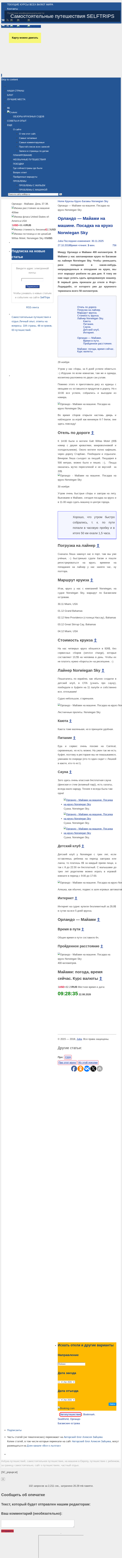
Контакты (12, 8)
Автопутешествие (70, 1414)
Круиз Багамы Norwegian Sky (91, 201)
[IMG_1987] (89, 818)
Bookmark (89, 1414)
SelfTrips (45, 297)
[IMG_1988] (89, 833)
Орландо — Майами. (89, 338)
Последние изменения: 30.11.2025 (84, 241)
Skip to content (9, 79)
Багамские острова (69, 1423)
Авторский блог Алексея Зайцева (83, 1437)
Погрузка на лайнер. (89, 310)
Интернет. (88, 332)
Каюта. (87, 321)
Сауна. (87, 327)
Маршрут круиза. (87, 313)
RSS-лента (32, 307)
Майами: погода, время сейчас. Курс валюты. (95, 350)
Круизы (69, 201)
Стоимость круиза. (88, 315)
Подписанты (14, 1430)
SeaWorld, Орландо (69, 1419)
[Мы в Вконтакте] (3, 21)
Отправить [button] (7, 1531)
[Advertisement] (87, 1207)
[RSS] (8, 21)
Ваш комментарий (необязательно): (31, 1513)
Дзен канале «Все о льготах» (44, 1445)
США (68, 1057)
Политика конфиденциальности (25, 13)
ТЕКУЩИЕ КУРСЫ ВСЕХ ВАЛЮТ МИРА (30, 4)
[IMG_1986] (89, 804)
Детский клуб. (91, 329)
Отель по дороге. (87, 307)
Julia (60, 241)
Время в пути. (91, 340)
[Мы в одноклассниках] (13, 21)
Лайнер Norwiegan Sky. (90, 318)
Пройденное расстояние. (97, 343)
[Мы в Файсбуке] (34, 21)
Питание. (88, 324)
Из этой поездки (88, 1062)
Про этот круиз (67, 1062)
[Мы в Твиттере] (22, 21)
